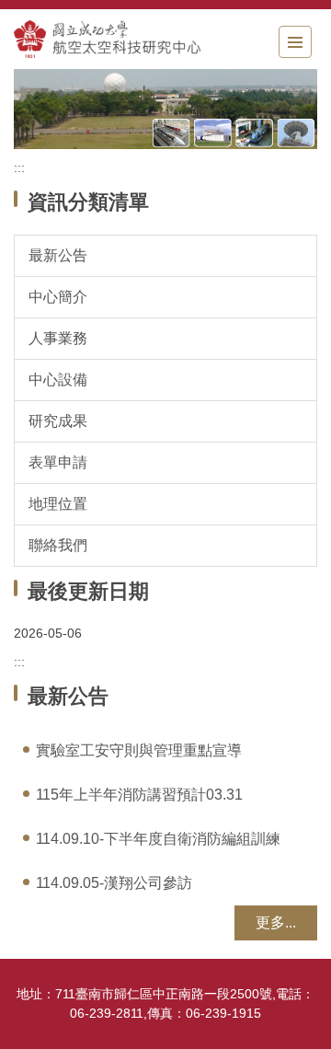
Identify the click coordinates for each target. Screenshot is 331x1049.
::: (19, 167)
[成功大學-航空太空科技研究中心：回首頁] (115, 39)
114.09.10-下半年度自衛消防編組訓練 (158, 839)
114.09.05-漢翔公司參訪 (114, 883)
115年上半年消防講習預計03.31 (139, 794)
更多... (276, 922)
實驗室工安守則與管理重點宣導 (139, 750)
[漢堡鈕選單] (295, 42)
